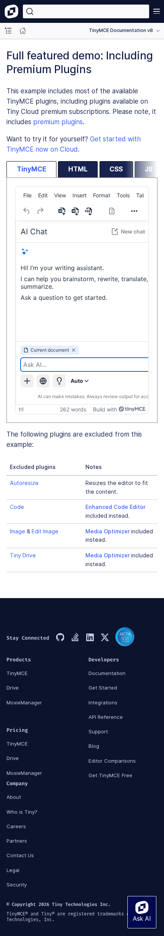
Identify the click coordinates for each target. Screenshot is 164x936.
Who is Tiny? (21, 812)
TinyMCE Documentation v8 (121, 30)
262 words (73, 409)
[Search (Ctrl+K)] (86, 11)
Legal (12, 870)
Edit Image (45, 531)
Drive (12, 688)
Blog (93, 746)
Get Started (102, 688)
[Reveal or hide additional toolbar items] (134, 211)
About (13, 797)
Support (98, 731)
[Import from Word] (62, 211)
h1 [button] (21, 409)
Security (16, 885)
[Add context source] (27, 380)
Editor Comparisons (112, 761)
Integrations (102, 702)
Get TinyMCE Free (110, 775)
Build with (105, 409)
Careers (16, 826)
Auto (77, 381)
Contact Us (20, 855)
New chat (133, 231)
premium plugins (58, 122)
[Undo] (26, 211)
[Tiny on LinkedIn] (89, 638)
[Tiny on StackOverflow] (75, 638)
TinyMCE (17, 673)
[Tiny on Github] (60, 638)
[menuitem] (27, 195)
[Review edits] (111, 211)
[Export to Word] (75, 211)
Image (17, 531)
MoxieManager (24, 702)
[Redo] (40, 211)
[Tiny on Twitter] (104, 638)
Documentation (106, 673)
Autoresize (24, 483)
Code (17, 507)
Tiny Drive (23, 555)
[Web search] (43, 380)
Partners (16, 841)
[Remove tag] (74, 350)
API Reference (105, 717)
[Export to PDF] (89, 211)
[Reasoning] (59, 380)
